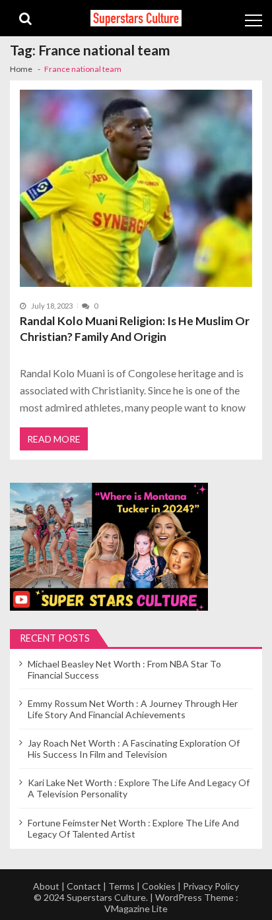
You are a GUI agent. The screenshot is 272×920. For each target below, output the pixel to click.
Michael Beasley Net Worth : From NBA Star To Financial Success (124, 669)
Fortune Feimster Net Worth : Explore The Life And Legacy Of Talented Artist (133, 828)
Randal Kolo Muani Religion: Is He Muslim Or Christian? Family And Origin (135, 329)
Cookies (159, 886)
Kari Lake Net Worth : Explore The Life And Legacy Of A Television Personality (139, 788)
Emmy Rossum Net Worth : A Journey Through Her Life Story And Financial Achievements (133, 709)
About (46, 886)
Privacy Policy (211, 886)
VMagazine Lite (136, 908)
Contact (84, 886)
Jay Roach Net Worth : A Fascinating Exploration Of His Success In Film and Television (134, 748)
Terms (121, 886)
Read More (54, 439)
